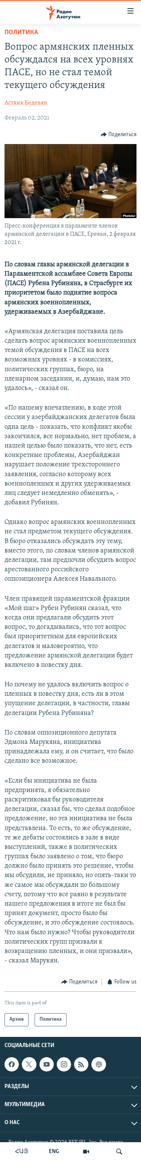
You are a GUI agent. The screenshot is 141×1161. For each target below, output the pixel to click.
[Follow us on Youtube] (46, 1064)
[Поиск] (119, 1151)
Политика (21, 32)
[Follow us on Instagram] (64, 1064)
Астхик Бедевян (26, 103)
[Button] (119, 135)
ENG (54, 1152)
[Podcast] (98, 1064)
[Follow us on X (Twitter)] (29, 1064)
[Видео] (86, 1151)
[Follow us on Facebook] (12, 1064)
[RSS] (81, 1064)
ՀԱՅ (21, 1152)
